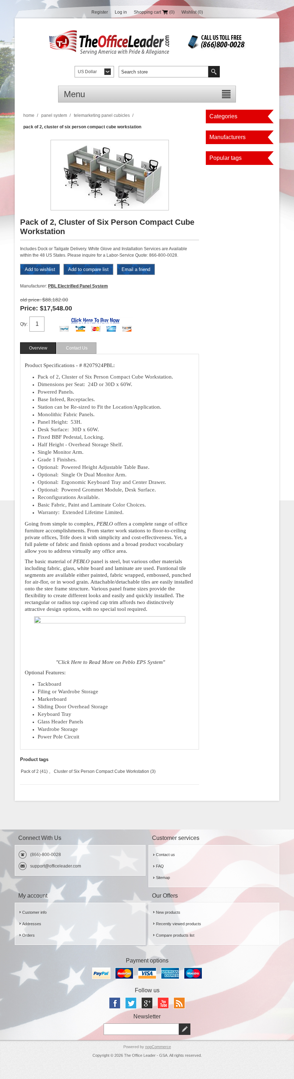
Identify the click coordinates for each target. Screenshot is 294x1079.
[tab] (38, 348)
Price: (29, 308)
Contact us (165, 854)
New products (168, 912)
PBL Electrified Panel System (78, 286)
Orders (28, 935)
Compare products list (175, 935)
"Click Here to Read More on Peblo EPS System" (110, 662)
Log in (121, 12)
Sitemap (163, 877)
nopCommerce (158, 1047)
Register (99, 12)
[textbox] (163, 71)
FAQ (160, 866)
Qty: (24, 324)
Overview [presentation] (38, 348)
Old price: (30, 300)
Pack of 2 (30, 771)
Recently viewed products (178, 924)
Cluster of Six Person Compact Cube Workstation (101, 771)
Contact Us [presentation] (76, 348)
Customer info (34, 912)
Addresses (31, 924)
